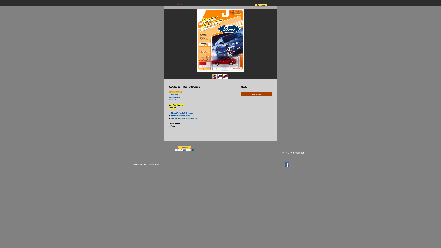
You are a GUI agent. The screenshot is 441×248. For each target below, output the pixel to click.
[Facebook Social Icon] (287, 164)
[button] (179, 4)
